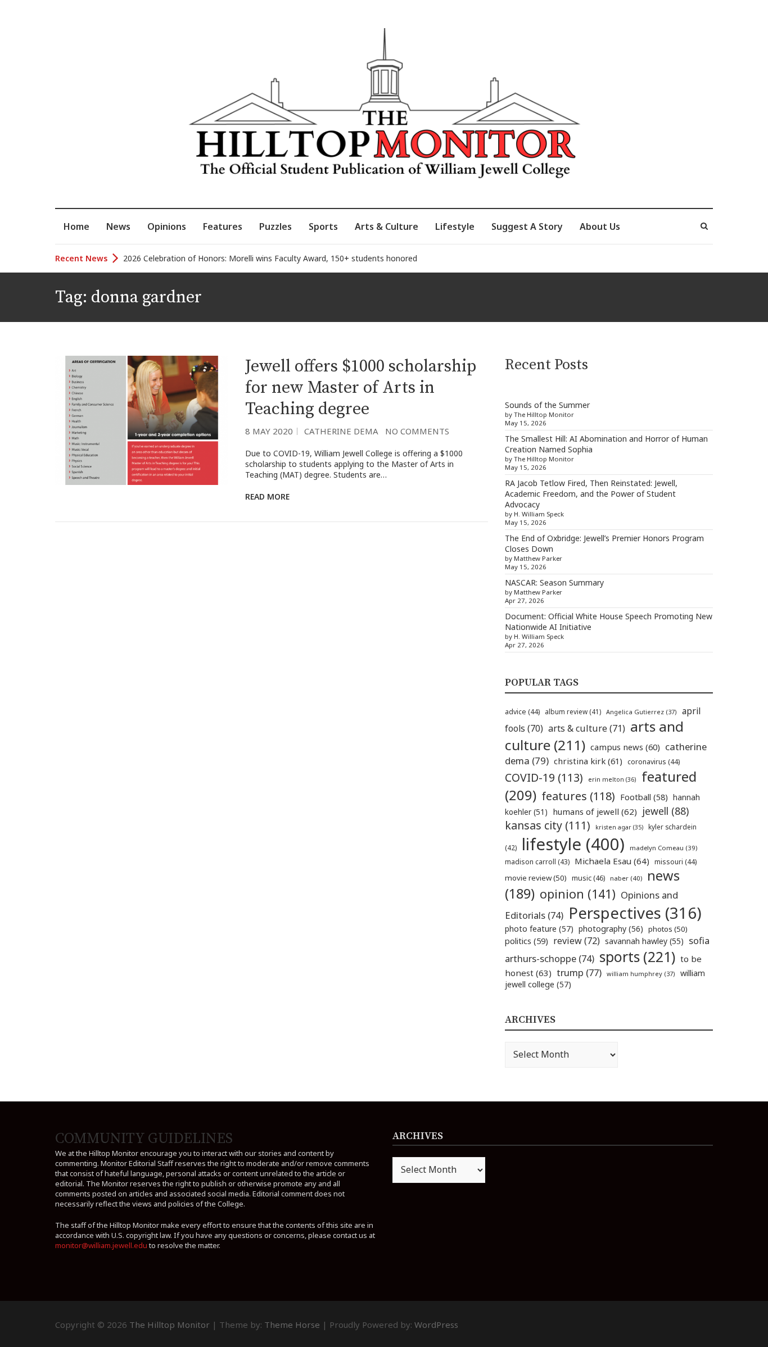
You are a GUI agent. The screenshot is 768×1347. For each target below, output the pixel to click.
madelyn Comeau (663, 847)
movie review (536, 878)
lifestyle (573, 844)
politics (526, 940)
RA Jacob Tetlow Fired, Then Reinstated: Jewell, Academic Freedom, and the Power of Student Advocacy (591, 494)
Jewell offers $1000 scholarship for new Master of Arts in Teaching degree (360, 388)
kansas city (547, 825)
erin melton (612, 779)
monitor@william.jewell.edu (101, 1245)
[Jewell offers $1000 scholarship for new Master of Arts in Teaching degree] (141, 421)
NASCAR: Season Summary (554, 582)
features (578, 796)
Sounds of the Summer (547, 405)
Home (76, 226)
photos (668, 929)
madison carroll (537, 862)
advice (522, 711)
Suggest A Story (527, 226)
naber (626, 878)
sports (637, 956)
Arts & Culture (386, 226)
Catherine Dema (341, 431)
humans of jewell (595, 811)
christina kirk (588, 761)
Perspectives (635, 912)
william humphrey (641, 973)
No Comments (417, 431)
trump (579, 972)
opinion (578, 894)
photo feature (539, 928)
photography (611, 928)
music (588, 878)
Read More (267, 496)
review (576, 941)
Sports (323, 226)
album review (573, 711)
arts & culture (586, 728)
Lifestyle (455, 226)
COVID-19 (544, 777)
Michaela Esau (612, 861)
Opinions (166, 226)
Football (644, 797)
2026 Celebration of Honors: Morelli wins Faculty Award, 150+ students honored (270, 258)
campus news (625, 746)
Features (222, 226)
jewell (665, 811)
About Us (600, 226)
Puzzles (275, 226)
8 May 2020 (269, 431)
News (118, 226)
